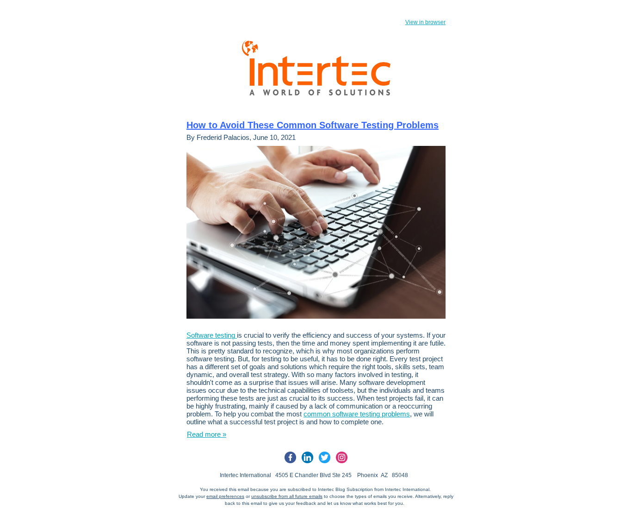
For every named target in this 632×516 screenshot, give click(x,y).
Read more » (206, 434)
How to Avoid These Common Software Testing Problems (312, 125)
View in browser (425, 22)
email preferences (225, 496)
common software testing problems (357, 414)
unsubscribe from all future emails (286, 496)
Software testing (211, 335)
